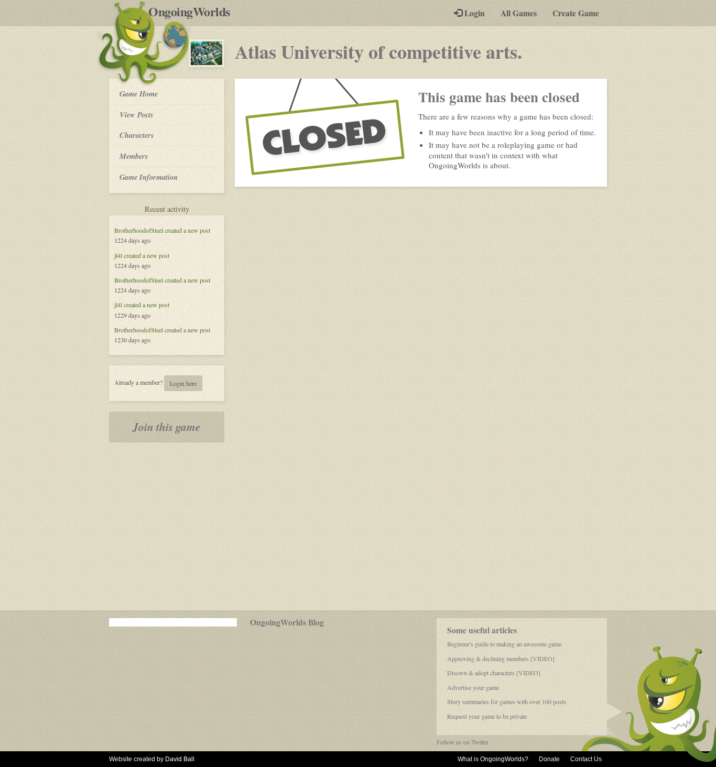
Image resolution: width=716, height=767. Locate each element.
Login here (183, 383)
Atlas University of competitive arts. (378, 51)
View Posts (137, 114)
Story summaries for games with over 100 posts (506, 701)
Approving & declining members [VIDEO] (501, 658)
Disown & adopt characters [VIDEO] (493, 672)
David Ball (179, 759)
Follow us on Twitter (463, 742)
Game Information (149, 176)
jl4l (118, 255)
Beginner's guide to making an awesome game (504, 644)
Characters (136, 135)
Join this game (167, 427)
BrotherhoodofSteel (138, 230)
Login (473, 13)
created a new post (187, 230)
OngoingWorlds (193, 11)
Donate (549, 759)
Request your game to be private (487, 716)
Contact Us (586, 759)
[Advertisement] (358, 526)
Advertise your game (473, 687)
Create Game (575, 13)
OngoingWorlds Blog (287, 622)
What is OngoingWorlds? (493, 759)
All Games (519, 13)
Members (134, 155)
